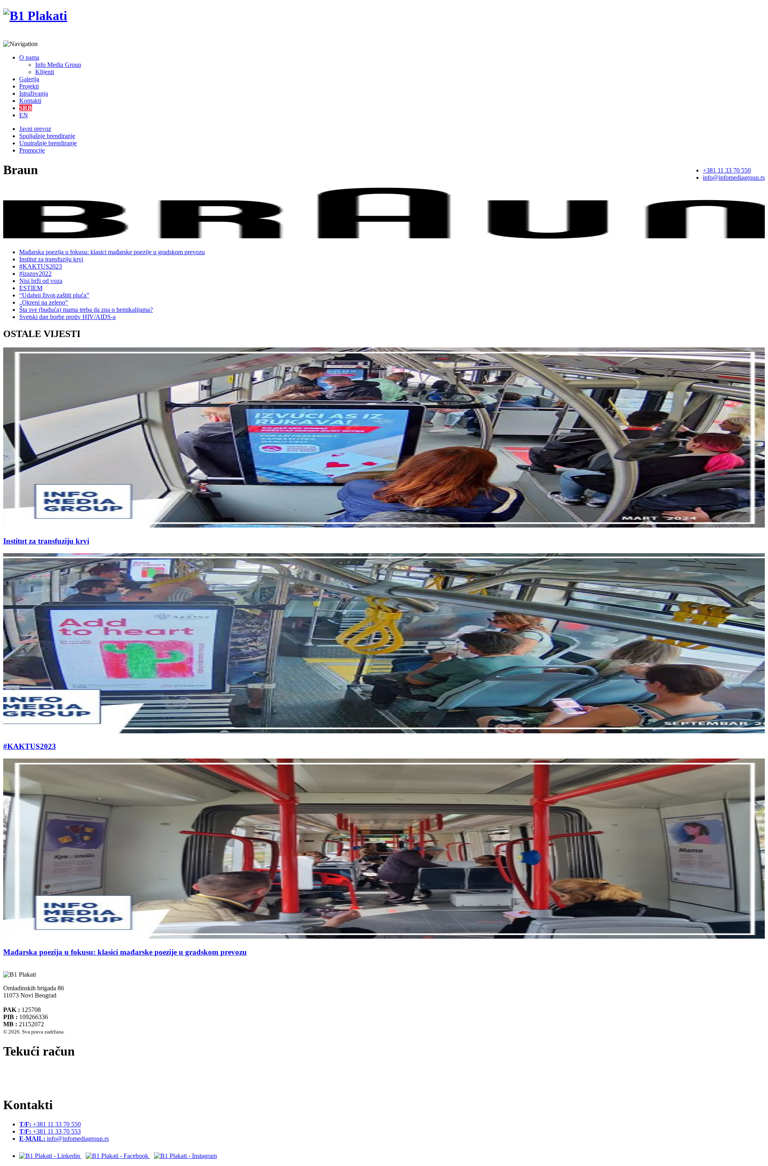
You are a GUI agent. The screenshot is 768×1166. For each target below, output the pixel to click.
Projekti (29, 86)
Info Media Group (58, 64)
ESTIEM (30, 288)
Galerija (29, 79)
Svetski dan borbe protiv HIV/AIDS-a (67, 316)
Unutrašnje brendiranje (48, 143)
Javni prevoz (35, 128)
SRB (25, 107)
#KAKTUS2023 (40, 266)
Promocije (32, 150)
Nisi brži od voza (40, 280)
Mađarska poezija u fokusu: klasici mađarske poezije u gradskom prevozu (112, 252)
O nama (29, 57)
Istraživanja (33, 93)
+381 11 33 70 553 (50, 1131)
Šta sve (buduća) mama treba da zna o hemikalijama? (86, 309)
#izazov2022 (35, 273)
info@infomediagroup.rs (734, 177)
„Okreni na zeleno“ (43, 302)
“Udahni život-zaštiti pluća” (54, 295)
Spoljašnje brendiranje (47, 135)
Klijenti (44, 71)
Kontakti (30, 100)
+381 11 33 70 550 (727, 170)
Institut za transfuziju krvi (51, 259)
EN (23, 115)
